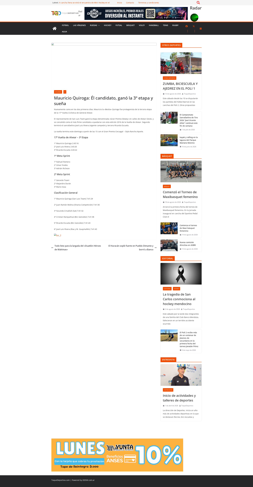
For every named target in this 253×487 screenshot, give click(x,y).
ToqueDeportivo (190, 94)
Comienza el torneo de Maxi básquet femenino (188, 228)
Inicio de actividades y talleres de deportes (179, 397)
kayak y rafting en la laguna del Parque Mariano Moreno (189, 140)
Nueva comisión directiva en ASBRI (188, 243)
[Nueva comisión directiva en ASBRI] (169, 245)
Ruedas (93, 25)
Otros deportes (169, 78)
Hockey (107, 25)
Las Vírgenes (79, 25)
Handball (154, 25)
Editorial (167, 289)
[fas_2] (57, 235)
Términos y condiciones (148, 2)
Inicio (119, 2)
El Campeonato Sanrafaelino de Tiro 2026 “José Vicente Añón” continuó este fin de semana (189, 120)
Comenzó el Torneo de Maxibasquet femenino (180, 194)
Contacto (130, 2)
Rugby (175, 25)
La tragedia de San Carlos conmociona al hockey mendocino (179, 299)
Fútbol (65, 25)
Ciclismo (58, 92)
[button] (98, 25)
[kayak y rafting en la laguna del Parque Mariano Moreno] (169, 142)
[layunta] (117, 440)
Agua (64, 31)
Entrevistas (168, 390)
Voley (142, 25)
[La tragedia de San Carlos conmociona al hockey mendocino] (181, 274)
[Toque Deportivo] (54, 28)
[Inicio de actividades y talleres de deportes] (181, 375)
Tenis (165, 25)
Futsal (119, 25)
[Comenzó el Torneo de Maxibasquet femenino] (181, 171)
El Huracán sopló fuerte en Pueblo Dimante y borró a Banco (130, 247)
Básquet (130, 25)
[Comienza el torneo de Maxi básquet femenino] (169, 230)
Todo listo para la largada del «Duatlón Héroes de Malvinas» (78, 247)
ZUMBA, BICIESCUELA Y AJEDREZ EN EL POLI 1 (180, 86)
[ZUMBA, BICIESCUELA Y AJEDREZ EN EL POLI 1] (181, 63)
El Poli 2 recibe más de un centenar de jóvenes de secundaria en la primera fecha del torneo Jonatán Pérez (189, 339)
